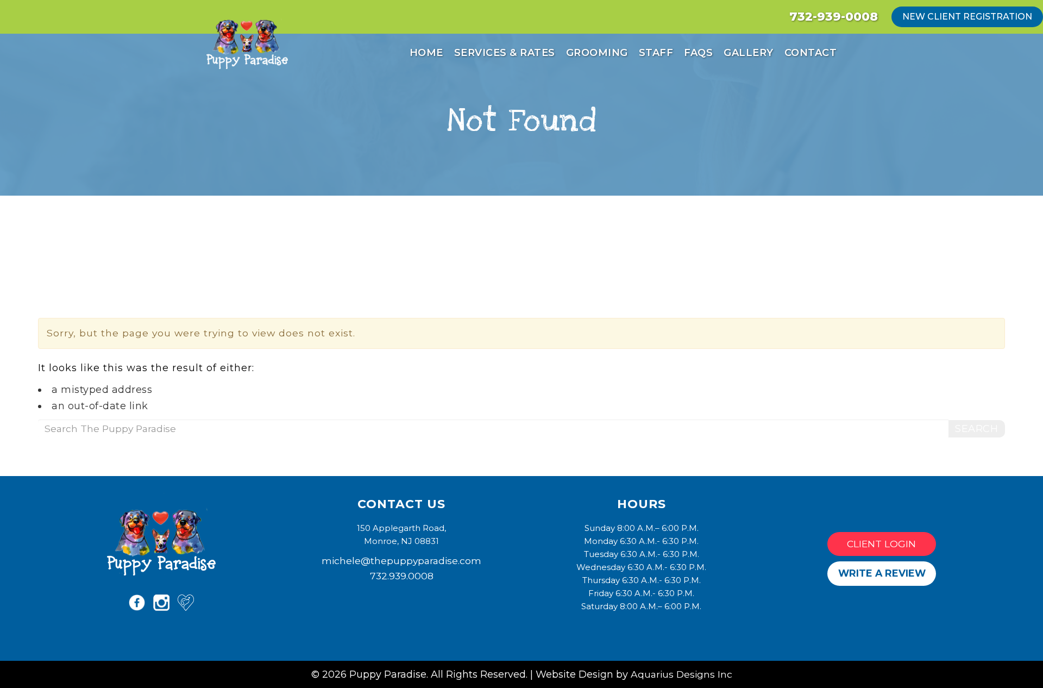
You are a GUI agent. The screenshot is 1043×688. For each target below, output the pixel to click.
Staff (656, 53)
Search (976, 429)
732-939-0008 (833, 16)
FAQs (698, 53)
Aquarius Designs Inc (681, 674)
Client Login (881, 543)
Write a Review (882, 573)
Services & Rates (504, 53)
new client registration (967, 16)
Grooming (597, 53)
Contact (810, 53)
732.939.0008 (401, 575)
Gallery (749, 53)
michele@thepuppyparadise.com (401, 560)
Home (426, 53)
